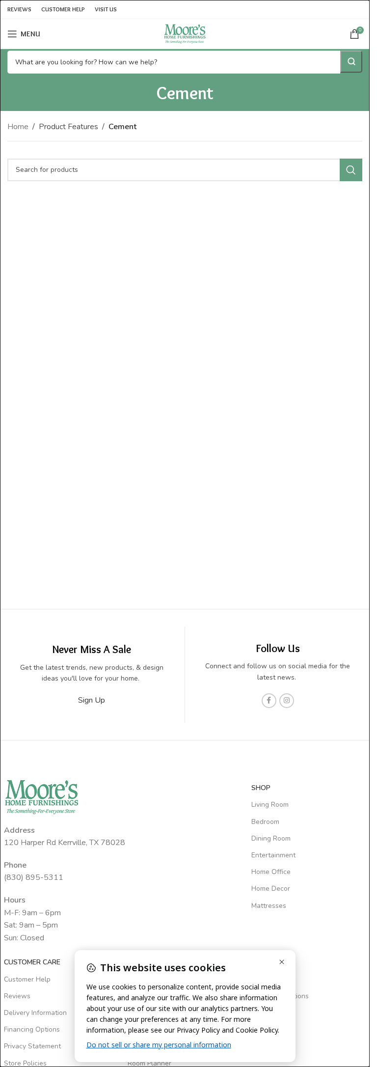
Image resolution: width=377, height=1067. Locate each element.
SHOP (260, 788)
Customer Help (27, 979)
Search (351, 62)
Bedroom (265, 821)
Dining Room (271, 838)
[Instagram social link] (286, 700)
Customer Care (32, 962)
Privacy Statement (32, 1046)
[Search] (351, 170)
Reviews (17, 996)
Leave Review (273, 1012)
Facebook (266, 1029)
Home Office (271, 871)
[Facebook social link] (269, 700)
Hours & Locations (280, 996)
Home (17, 126)
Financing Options (32, 1029)
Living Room (270, 804)
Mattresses (268, 905)
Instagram (266, 1046)
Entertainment (273, 855)
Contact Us (268, 979)
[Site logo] (185, 33)
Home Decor (270, 888)
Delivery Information (35, 1012)
